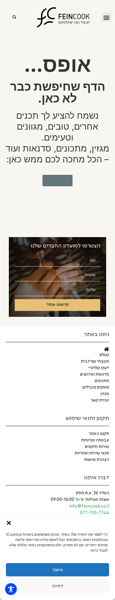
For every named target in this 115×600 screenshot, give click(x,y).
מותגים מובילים (96, 387)
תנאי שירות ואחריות (92, 453)
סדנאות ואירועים (94, 374)
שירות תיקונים (97, 447)
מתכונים (102, 381)
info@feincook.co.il (89, 506)
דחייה (57, 586)
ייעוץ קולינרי (98, 368)
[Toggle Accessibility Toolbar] (10, 589)
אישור (57, 570)
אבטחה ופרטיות (95, 440)
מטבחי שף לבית (95, 361)
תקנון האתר (99, 434)
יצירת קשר (100, 400)
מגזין (105, 394)
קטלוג (104, 355)
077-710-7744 (94, 513)
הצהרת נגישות (96, 460)
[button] (9, 523)
